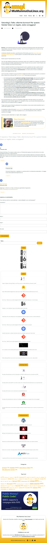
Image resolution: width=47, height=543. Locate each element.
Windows (12, 489)
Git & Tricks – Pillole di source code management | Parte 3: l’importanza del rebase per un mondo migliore (20, 299)
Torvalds (28, 487)
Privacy (33, 536)
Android (12, 477)
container (43, 477)
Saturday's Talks (26, 467)
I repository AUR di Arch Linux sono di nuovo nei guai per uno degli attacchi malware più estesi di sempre (20, 458)
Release (26, 485)
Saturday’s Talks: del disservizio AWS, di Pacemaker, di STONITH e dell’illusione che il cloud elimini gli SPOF (20, 374)
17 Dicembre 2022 (3, 149)
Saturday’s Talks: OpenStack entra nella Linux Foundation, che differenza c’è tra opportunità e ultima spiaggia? (21, 399)
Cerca (2, 241)
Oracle (9, 485)
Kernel (16, 481)
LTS (40, 481)
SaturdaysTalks (30, 133)
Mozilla (27, 483)
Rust (35, 485)
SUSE (16, 487)
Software (11, 487)
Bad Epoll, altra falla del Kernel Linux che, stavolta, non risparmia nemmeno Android (16, 433)
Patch (13, 485)
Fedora (26, 478)
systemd (22, 487)
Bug (17, 477)
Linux (34, 481)
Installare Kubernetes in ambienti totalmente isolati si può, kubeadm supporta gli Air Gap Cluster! (18, 333)
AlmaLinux (7, 477)
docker (21, 478)
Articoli (23, 273)
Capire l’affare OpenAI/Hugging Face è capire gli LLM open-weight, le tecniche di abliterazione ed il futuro (20, 291)
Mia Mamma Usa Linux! (25, 122)
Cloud (33, 477)
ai (2, 477)
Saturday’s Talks (20, 75)
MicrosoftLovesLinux (21, 483)
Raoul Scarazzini (19, 119)
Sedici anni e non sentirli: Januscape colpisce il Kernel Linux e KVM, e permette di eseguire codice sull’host (20, 449)
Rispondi (2, 160)
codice (38, 477)
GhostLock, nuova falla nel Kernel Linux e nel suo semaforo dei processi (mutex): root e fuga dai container (20, 441)
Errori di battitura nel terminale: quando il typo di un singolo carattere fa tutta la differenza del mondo (19, 349)
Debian (11, 478)
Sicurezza (5, 487)
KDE (10, 481)
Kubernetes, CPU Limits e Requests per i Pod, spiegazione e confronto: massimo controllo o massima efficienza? (21, 316)
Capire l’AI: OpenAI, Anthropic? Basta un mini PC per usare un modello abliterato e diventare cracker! (19, 283)
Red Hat (19, 485)
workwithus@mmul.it (26, 536)
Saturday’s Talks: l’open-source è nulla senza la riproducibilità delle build (14, 390)
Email (1, 222)
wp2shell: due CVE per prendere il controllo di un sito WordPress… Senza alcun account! (17, 424)
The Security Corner (23, 415)
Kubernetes (25, 481)
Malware (3, 483)
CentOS (29, 477)
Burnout (24, 133)
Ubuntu (37, 487)
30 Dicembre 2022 (3, 185)
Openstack (4, 485)
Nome (1, 216)
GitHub (23, 247)
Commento (3, 202)
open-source (36, 484)
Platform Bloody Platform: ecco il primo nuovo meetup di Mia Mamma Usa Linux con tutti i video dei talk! (19, 357)
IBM (2, 481)
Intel (6, 481)
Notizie (14, 468)
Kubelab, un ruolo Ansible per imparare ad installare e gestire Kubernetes (14, 308)
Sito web (2, 229)
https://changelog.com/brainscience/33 (9, 189)
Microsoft (11, 483)
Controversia (4, 478)
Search (39, 243)
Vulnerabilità (4, 489)
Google (43, 478)
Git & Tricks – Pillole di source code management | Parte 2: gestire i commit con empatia (17, 324)
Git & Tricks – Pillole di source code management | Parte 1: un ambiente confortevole (16, 341)
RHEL (31, 485)
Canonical (22, 477)
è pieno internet (19, 109)
